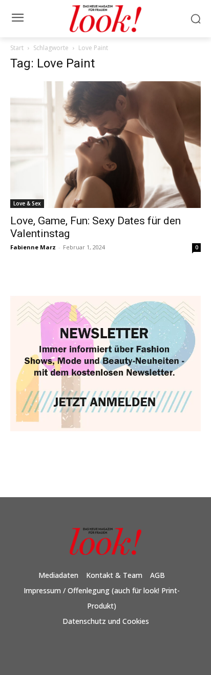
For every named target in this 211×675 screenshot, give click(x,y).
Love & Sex (27, 203)
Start (17, 47)
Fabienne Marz (33, 247)
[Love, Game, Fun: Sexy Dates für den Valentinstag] (105, 144)
